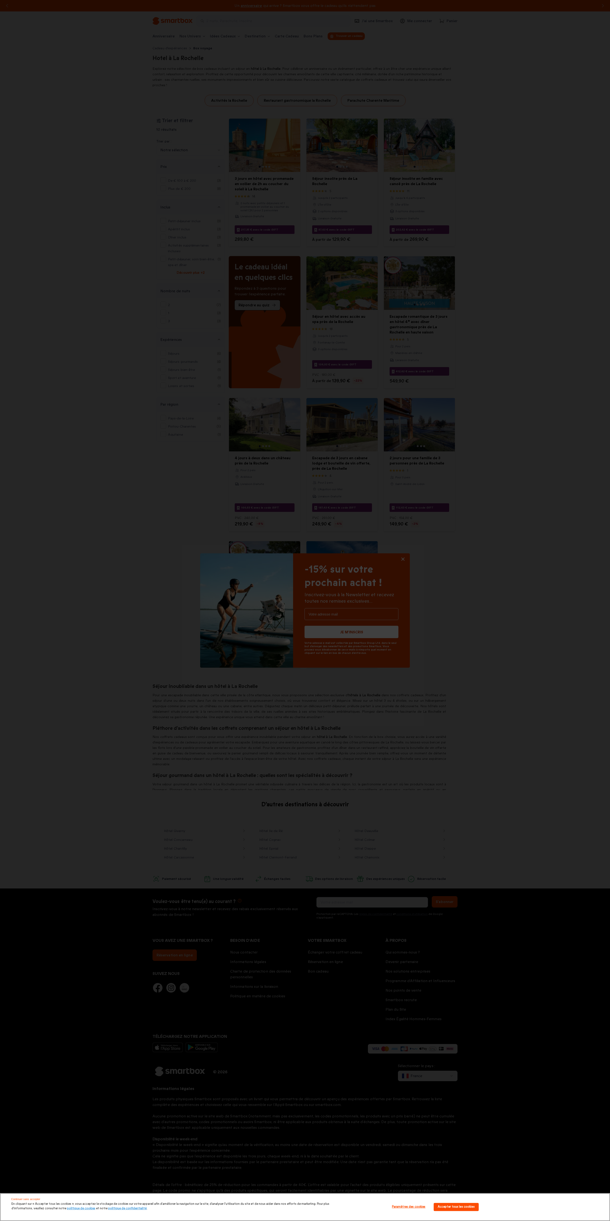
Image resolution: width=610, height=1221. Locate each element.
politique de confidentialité (127, 1208)
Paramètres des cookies (409, 1207)
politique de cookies (81, 1208)
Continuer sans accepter (26, 1199)
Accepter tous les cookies (456, 1207)
